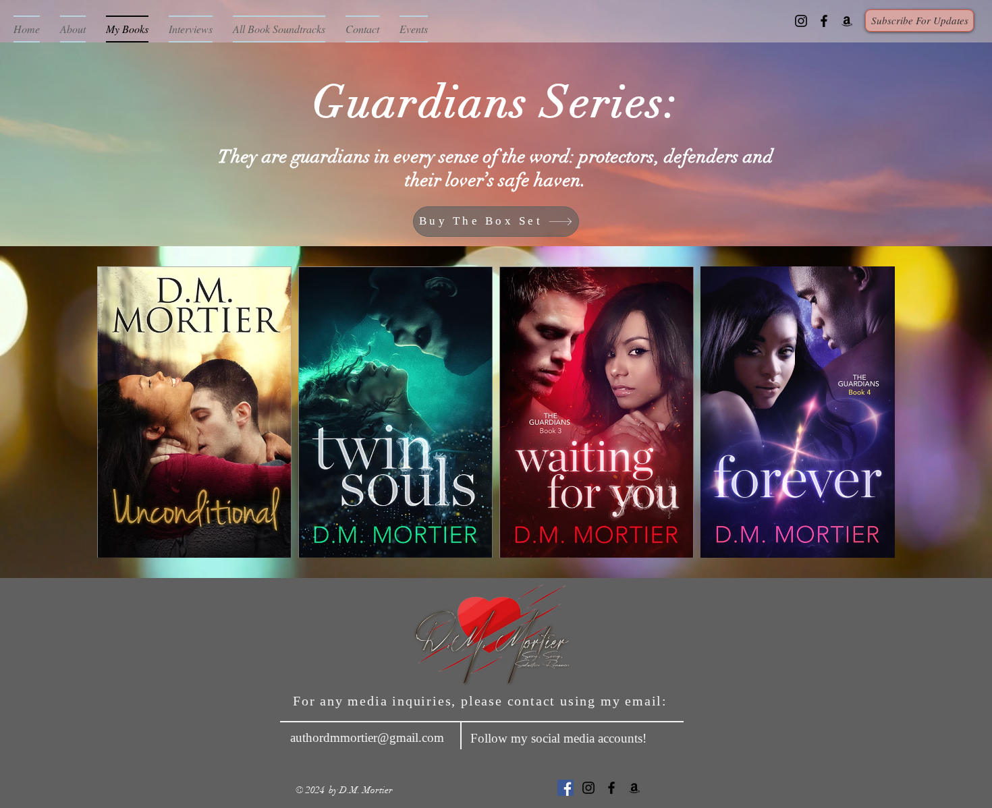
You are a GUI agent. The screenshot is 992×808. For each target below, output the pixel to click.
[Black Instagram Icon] (801, 21)
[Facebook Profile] (565, 788)
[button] (919, 20)
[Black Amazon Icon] (847, 21)
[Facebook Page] (824, 21)
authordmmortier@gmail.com (367, 737)
